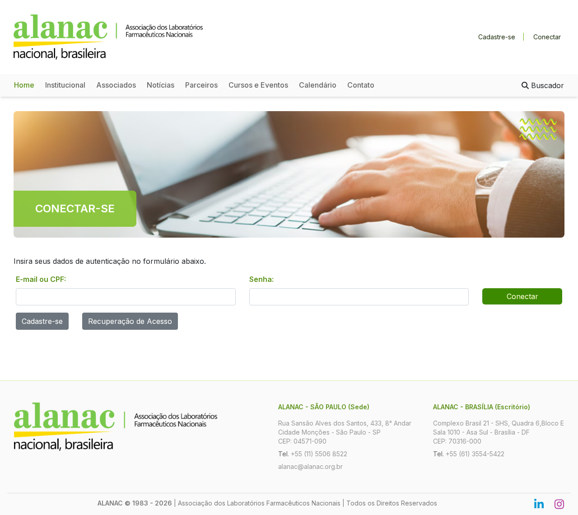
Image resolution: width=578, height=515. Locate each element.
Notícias (160, 84)
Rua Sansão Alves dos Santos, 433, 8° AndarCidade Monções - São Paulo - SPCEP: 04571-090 (344, 432)
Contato (360, 84)
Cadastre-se (496, 37)
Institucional (65, 84)
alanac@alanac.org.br (310, 466)
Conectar (547, 37)
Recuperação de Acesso (130, 321)
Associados (116, 84)
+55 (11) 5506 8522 (319, 454)
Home (24, 84)
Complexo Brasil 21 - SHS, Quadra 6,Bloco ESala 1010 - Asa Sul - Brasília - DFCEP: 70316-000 (498, 432)
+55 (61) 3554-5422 (475, 454)
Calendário (317, 84)
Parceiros (201, 84)
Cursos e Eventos (258, 84)
